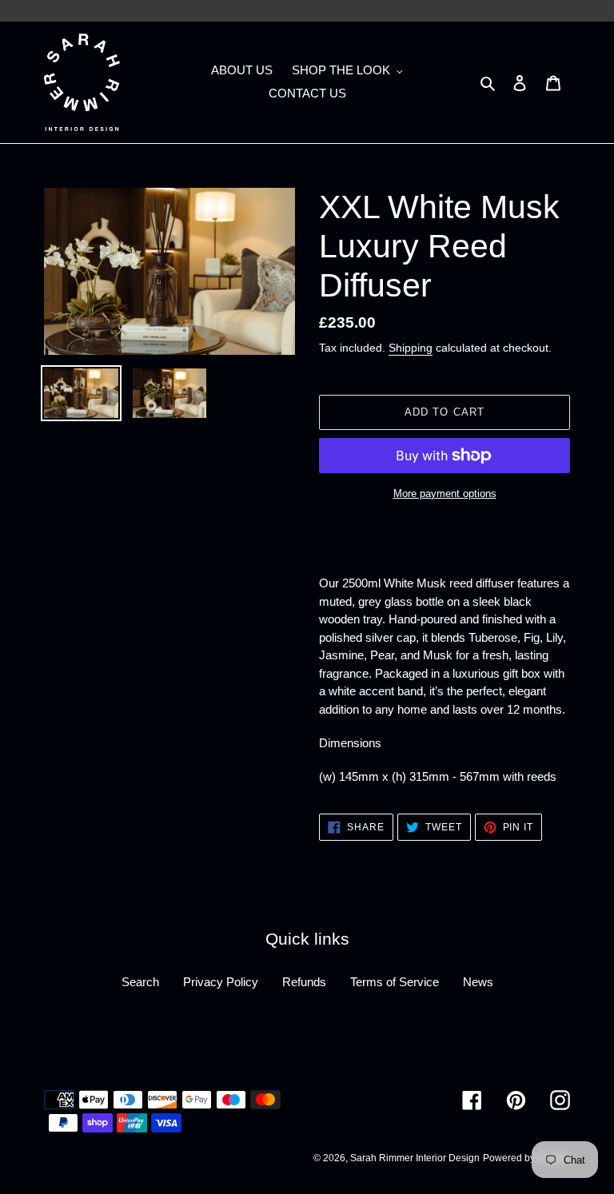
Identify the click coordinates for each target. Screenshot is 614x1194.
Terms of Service (394, 982)
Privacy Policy (220, 982)
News (478, 982)
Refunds (304, 982)
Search (140, 982)
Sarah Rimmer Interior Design (415, 1158)
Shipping (411, 347)
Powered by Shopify (526, 1158)
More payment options (444, 493)
